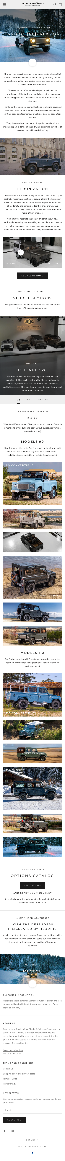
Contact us (8, 1068)
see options (32, 885)
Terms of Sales (10, 1078)
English (31, 1140)
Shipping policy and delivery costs (19, 1073)
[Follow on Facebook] (4, 1130)
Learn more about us (13, 1050)
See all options (32, 275)
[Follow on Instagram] (12, 1130)
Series (43, 399)
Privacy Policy (9, 1083)
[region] (32, 969)
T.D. (29, 399)
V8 (19, 399)
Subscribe (14, 1119)
